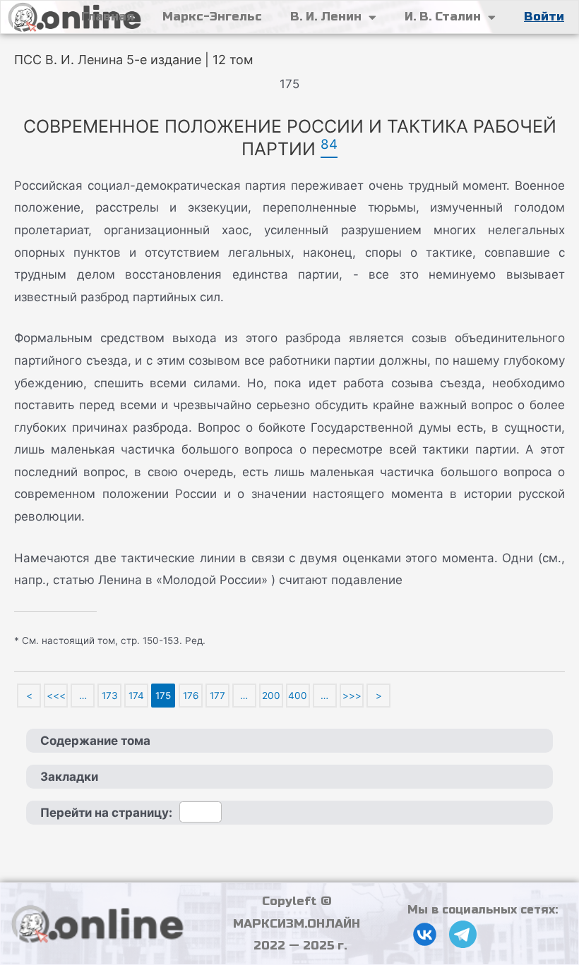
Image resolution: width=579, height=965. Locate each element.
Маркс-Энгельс (212, 16)
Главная (107, 16)
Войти (544, 16)
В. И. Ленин (326, 16)
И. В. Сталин (443, 16)
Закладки (69, 777)
